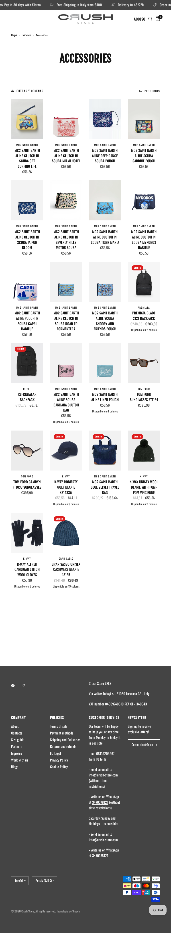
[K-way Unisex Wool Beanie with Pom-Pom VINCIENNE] (144, 451)
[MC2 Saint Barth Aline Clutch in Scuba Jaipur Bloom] (27, 200)
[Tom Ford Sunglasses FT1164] (144, 363)
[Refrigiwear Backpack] (27, 363)
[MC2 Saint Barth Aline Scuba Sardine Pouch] (144, 119)
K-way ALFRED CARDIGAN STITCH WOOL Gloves (27, 569)
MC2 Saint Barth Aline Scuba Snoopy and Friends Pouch (105, 320)
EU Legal (55, 753)
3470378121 (100, 802)
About (15, 726)
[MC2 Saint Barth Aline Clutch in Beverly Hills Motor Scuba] (66, 200)
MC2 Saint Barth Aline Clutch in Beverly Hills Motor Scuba (66, 239)
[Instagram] (27, 685)
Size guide (17, 739)
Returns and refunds (63, 746)
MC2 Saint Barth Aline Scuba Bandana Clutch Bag (66, 402)
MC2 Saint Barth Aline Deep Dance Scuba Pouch (105, 155)
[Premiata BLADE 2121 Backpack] (144, 282)
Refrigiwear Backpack (27, 397)
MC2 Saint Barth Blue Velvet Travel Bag (105, 487)
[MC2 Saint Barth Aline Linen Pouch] (105, 363)
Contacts (16, 733)
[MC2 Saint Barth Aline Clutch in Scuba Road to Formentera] (66, 282)
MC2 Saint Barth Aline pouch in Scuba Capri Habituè (27, 320)
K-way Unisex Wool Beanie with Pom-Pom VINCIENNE (144, 487)
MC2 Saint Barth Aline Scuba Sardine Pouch (144, 155)
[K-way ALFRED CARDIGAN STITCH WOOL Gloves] (27, 533)
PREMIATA (144, 307)
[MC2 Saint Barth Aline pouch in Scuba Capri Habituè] (27, 282)
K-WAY (66, 476)
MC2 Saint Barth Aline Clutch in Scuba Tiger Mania (105, 237)
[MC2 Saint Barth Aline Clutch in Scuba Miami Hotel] (66, 119)
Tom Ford (144, 389)
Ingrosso (16, 753)
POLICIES (57, 717)
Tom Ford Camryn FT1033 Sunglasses (27, 484)
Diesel (27, 389)
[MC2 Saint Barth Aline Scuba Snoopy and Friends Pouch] (105, 282)
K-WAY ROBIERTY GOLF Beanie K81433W (66, 487)
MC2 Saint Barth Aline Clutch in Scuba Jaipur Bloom (27, 239)
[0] (157, 19)
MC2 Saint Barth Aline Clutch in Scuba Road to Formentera (66, 320)
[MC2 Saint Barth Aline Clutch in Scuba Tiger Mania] (105, 200)
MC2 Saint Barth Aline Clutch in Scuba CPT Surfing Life (27, 158)
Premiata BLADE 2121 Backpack (143, 315)
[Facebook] (16, 685)
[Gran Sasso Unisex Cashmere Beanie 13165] (66, 533)
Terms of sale (58, 726)
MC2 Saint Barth (27, 145)
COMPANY (18, 717)
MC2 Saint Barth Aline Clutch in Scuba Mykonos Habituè (144, 239)
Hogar (14, 35)
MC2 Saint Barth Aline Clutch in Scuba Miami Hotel (66, 155)
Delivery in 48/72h (122, 5)
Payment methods (61, 733)
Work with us (19, 760)
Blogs (14, 766)
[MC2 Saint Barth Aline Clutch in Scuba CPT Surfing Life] (27, 119)
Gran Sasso (66, 558)
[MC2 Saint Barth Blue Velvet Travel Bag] (105, 451)
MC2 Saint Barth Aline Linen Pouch (105, 397)
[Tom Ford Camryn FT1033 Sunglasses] (27, 451)
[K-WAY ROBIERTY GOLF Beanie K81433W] (66, 451)
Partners (16, 746)
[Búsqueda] (150, 19)
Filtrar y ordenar (29, 91)
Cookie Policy (59, 766)
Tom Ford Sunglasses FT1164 (144, 397)
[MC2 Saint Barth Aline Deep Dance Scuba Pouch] (105, 119)
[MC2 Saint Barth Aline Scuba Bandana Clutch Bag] (66, 363)
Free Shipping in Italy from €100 (70, 5)
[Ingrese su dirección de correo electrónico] (155, 744)
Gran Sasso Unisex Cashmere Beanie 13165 (66, 569)
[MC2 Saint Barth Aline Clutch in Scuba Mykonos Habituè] (144, 200)
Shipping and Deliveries (65, 739)
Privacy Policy (59, 760)
